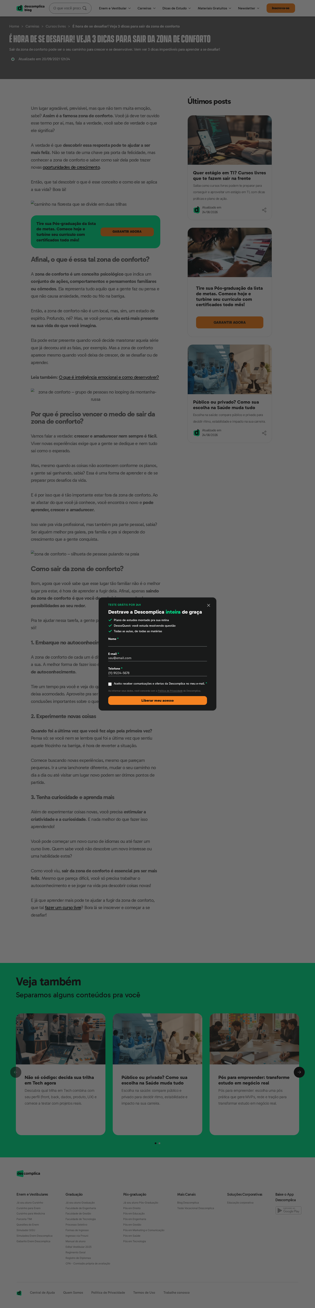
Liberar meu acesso (157, 700)
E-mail (113, 653)
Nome (113, 639)
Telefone (115, 668)
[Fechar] (208, 605)
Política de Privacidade (170, 690)
